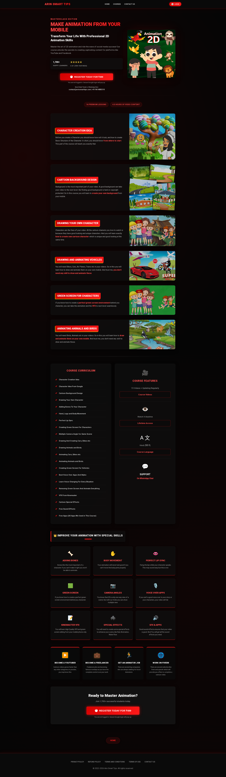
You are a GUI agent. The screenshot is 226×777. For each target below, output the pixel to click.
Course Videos (145, 394)
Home (107, 4)
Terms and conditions (115, 762)
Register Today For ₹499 (88, 77)
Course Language (145, 452)
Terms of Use (135, 762)
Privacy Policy (77, 762)
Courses (117, 4)
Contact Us (129, 4)
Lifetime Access (145, 423)
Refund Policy (94, 762)
